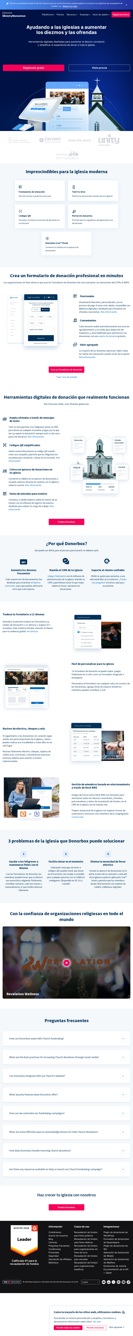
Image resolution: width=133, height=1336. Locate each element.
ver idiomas (32, 631)
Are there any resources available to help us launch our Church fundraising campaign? (55, 1169)
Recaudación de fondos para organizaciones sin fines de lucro (86, 1249)
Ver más (97, 1321)
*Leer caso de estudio (66, 376)
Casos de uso (81, 1226)
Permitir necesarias (95, 1328)
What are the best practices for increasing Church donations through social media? (54, 1057)
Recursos (71, 14)
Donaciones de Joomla (115, 1266)
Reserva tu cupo (70, 6)
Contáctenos (55, 1232)
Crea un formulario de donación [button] (66, 369)
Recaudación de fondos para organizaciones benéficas (85, 1266)
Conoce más (78, 816)
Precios (60, 14)
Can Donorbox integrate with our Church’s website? (37, 1075)
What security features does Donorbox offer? (33, 1094)
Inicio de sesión (100, 14)
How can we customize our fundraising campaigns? (37, 1113)
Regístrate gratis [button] (33, 67)
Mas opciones (115, 1327)
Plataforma (47, 14)
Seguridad (54, 1256)
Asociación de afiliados (60, 1259)
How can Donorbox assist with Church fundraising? (36, 1038)
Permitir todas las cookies (68, 1328)
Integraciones (111, 1226)
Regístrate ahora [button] (121, 14)
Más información (109, 311)
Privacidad (54, 1252)
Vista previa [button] (99, 67)
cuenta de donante (108, 336)
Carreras (53, 1242)
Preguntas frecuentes (59, 1245)
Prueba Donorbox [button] (66, 521)
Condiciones (55, 1249)
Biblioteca (53, 1262)
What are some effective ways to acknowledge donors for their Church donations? (53, 1131)
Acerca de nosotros (58, 1235)
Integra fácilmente (57, 576)
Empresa (84, 14)
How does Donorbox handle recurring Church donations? (40, 1150)
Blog (51, 1239)
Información (55, 1226)
